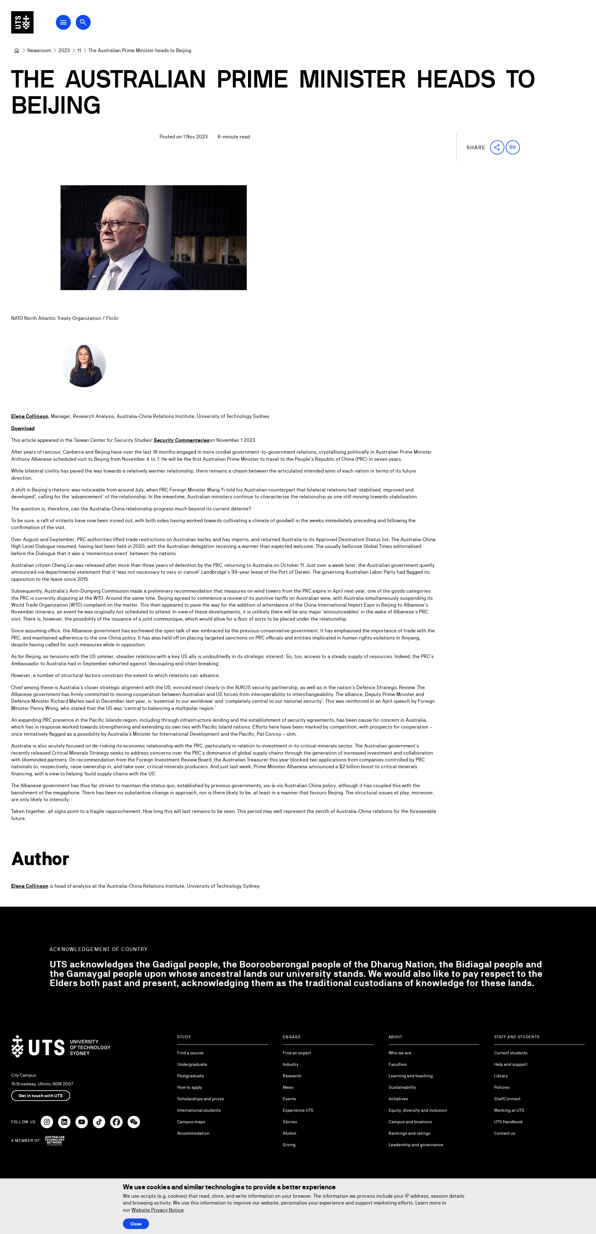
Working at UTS (509, 1110)
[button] (497, 147)
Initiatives (398, 1098)
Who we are (400, 1052)
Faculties (398, 1064)
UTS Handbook (508, 1121)
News (288, 1087)
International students (199, 1110)
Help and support (510, 1064)
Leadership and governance (416, 1144)
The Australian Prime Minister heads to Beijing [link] (139, 50)
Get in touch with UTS (41, 1095)
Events (289, 1098)
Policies (501, 1087)
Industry (291, 1064)
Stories (290, 1121)
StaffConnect (507, 1098)
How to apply (189, 1087)
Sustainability (402, 1087)
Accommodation (193, 1133)
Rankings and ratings (410, 1133)
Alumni (289, 1133)
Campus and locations (410, 1121)
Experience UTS (298, 1110)
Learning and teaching (411, 1075)
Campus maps (191, 1121)
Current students (510, 1052)
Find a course (190, 1052)
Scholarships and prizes (200, 1098)
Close (136, 1223)
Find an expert (297, 1052)
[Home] (17, 50)
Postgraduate (190, 1075)
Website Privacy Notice (158, 1210)
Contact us (504, 1133)
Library (501, 1075)
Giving (289, 1144)
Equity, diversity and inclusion (418, 1110)
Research (292, 1075)
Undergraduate (192, 1064)
